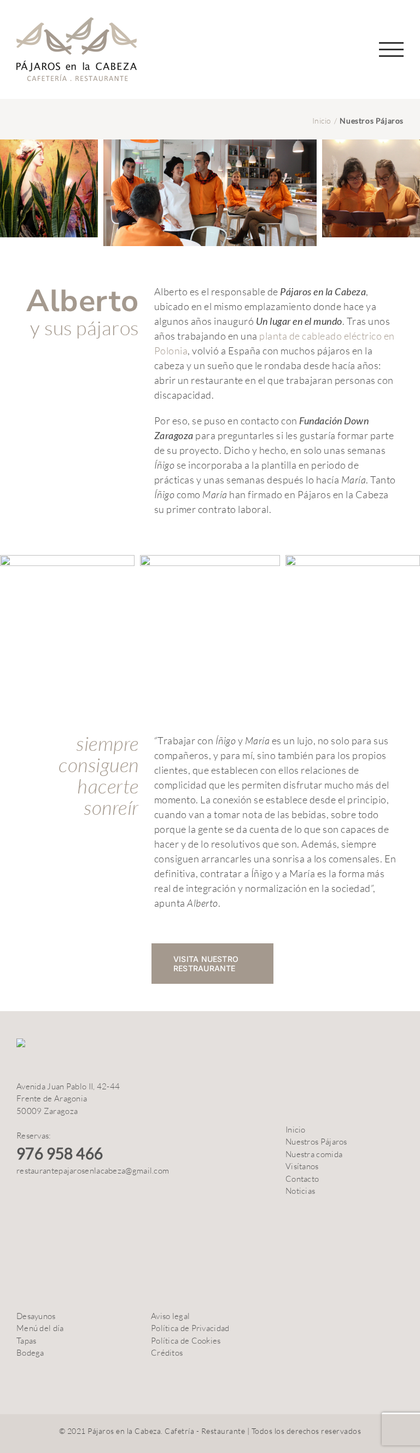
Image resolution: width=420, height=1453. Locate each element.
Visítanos (302, 1166)
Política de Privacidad (190, 1328)
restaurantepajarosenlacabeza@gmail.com (92, 1170)
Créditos (167, 1352)
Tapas (26, 1340)
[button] (396, 15)
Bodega (30, 1352)
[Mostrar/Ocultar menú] (391, 49)
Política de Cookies (186, 1340)
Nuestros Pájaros (316, 1141)
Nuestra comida (313, 1154)
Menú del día (40, 1328)
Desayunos (36, 1316)
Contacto (302, 1179)
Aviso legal (170, 1316)
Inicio (295, 1129)
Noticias (300, 1191)
